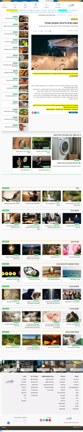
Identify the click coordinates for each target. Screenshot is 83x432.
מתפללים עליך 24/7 (61, 393)
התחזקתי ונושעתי (61, 403)
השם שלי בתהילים (62, 10)
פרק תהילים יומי (75, 109)
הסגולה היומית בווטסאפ (49, 387)
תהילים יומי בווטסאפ (49, 379)
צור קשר (15, 1)
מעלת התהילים (75, 409)
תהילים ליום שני (42, 12)
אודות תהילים (24, 1)
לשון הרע (76, 406)
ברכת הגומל (24, 387)
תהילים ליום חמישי (15, 12)
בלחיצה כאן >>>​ (73, 76)
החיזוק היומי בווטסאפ (49, 382)
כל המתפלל (63, 390)
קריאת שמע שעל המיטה (73, 387)
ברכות (24, 376)
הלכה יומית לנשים (73, 112)
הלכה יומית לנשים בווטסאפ (48, 385)
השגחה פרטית (62, 406)
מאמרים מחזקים (62, 409)
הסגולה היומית (67, 109)
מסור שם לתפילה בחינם (12, 10)
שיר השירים (63, 385)
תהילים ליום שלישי (33, 12)
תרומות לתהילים (6, 1)
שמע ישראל (76, 385)
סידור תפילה (62, 401)
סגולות (77, 393)
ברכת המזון (24, 390)
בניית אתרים (7, 429)
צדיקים (77, 403)
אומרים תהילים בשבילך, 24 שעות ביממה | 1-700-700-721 (69, 1)
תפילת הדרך (76, 382)
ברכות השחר (23, 393)
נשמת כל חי (36, 10)
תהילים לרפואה (68, 12)
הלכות (77, 398)
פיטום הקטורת (22, 10)
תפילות (76, 376)
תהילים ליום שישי (34, 395)
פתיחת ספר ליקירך (72, 10)
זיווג (25, 398)
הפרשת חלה (24, 401)
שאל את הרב (44, 10)
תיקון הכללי (63, 398)
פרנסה (25, 395)
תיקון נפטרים (62, 395)
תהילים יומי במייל (50, 390)
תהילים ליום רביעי (24, 12)
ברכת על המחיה (23, 385)
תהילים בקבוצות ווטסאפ (47, 376)
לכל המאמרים (6, 188)
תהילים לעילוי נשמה (52, 10)
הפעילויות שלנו (33, 1)
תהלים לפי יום (34, 376)
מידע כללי (62, 376)
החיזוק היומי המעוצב (50, 109)
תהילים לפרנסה (60, 12)
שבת (77, 401)
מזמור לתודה (30, 10)
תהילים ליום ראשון (52, 12)
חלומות (77, 395)
